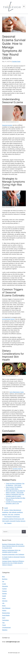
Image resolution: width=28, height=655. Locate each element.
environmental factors (8, 319)
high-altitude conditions (16, 512)
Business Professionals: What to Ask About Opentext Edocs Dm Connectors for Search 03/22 (13, 546)
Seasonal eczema (7, 125)
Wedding (4, 630)
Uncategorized (6, 627)
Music (4, 605)
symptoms (17, 514)
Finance (4, 591)
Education (5, 586)
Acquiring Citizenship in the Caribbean (13, 554)
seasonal (4, 514)
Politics (4, 610)
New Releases (6, 608)
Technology (5, 620)
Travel (4, 625)
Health (6, 508)
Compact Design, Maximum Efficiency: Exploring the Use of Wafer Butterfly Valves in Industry (13, 563)
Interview (4, 601)
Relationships (6, 613)
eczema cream (17, 468)
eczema (6, 510)
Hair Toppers (7, 523)
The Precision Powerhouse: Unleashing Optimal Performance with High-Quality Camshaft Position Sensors (13, 519)
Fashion (4, 588)
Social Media (6, 615)
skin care (10, 514)
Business (4, 579)
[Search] (24, 531)
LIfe (3, 603)
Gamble (4, 593)
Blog (3, 576)
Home (4, 598)
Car (3, 581)
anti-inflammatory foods (17, 392)
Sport (3, 618)
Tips (3, 622)
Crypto (4, 584)
